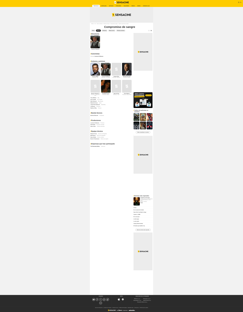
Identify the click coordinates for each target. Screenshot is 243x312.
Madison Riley (93, 107)
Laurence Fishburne (95, 49)
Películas (96, 5)
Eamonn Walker (95, 76)
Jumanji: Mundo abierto (138, 223)
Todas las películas (100, 23)
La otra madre (136, 221)
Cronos (135, 207)
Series (138, 5)
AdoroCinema (146, 300)
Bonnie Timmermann (94, 138)
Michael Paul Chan (126, 76)
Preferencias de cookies (144, 307)
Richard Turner (93, 133)
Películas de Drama (106, 23)
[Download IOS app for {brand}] (119, 299)
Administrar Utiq (130, 307)
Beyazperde (136, 300)
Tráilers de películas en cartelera (143, 132)
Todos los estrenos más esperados (143, 229)
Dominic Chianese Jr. (95, 93)
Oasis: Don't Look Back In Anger (140, 212)
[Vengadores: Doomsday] (137, 201)
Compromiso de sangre (114, 23)
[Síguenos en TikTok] (107, 299)
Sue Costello (93, 99)
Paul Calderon (127, 93)
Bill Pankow (93, 135)
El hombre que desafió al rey (139, 225)
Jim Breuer (92, 106)
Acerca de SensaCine (99, 307)
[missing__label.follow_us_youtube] (93, 299)
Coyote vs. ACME (137, 214)
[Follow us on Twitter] (100, 299)
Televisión (126, 5)
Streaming (118, 5)
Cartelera (104, 5)
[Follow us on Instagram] (104, 299)
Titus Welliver (93, 97)
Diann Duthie (93, 137)
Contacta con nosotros (107, 307)
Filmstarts (145, 298)
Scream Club (146, 5)
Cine (95, 23)
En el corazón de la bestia (139, 209)
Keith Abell (92, 124)
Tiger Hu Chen (116, 93)
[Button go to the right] (151, 30)
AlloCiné (136, 298)
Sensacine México (141, 302)
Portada (92, 23)
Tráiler (141, 202)
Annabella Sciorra (105, 93)
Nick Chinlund (93, 101)
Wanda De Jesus (94, 102)
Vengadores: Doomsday (145, 197)
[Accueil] (121, 2)
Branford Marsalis (94, 115)
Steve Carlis (93, 126)
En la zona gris (136, 216)
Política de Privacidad (123, 307)
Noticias (111, 5)
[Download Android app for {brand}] (123, 299)
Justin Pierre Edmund (95, 104)
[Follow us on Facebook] (97, 299)
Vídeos (133, 5)
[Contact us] (100, 303)
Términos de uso (115, 307)
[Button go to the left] (149, 30)
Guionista (92, 56)
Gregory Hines (116, 76)
